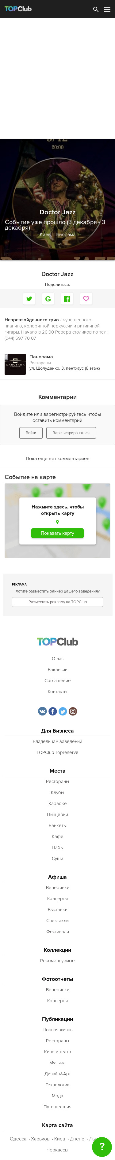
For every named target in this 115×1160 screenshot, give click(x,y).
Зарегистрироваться (71, 432)
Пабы (57, 847)
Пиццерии (57, 814)
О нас (57, 658)
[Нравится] (86, 299)
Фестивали (57, 931)
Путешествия (57, 1106)
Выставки (57, 909)
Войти (31, 432)
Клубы (57, 792)
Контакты (57, 691)
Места (58, 771)
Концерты (57, 898)
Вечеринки (57, 887)
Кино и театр (57, 1051)
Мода (57, 1095)
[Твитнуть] (29, 299)
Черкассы (57, 1150)
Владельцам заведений (57, 741)
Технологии (58, 1084)
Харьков (40, 1139)
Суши (57, 858)
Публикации (57, 1019)
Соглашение (57, 680)
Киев (59, 1139)
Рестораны (40, 362)
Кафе (57, 836)
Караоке (57, 803)
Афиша (57, 877)
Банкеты (58, 825)
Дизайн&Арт (57, 1073)
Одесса (18, 1139)
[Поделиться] (48, 299)
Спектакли (57, 920)
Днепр (77, 1139)
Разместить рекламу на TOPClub (58, 602)
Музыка (57, 1062)
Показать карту (57, 533)
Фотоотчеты (57, 979)
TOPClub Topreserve (57, 752)
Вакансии (57, 669)
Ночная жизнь (58, 1029)
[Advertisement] (57, 78)
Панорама (64, 234)
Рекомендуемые (57, 960)
